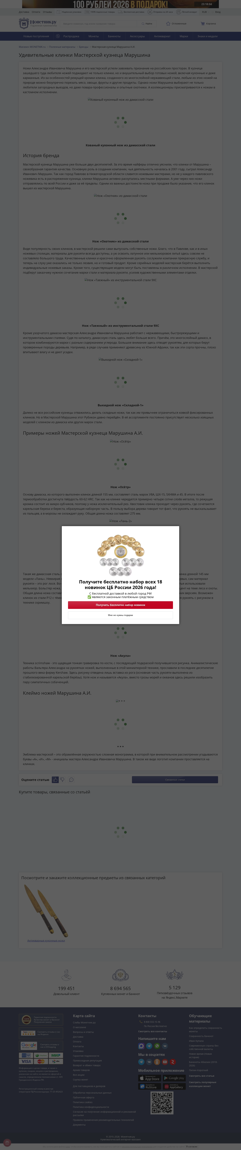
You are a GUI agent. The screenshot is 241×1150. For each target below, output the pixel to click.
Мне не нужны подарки (120, 615)
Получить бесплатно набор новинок (120, 605)
